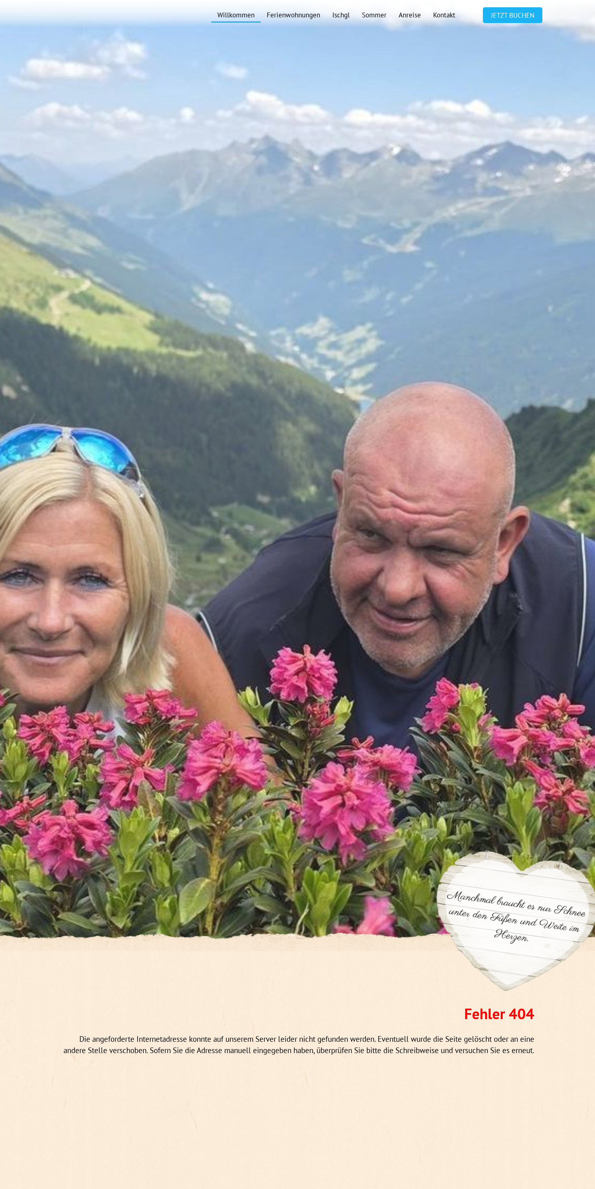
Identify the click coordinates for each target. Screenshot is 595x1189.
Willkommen (236, 14)
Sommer (374, 14)
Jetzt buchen (512, 15)
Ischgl (341, 14)
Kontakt (444, 14)
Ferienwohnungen (293, 14)
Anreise (410, 14)
